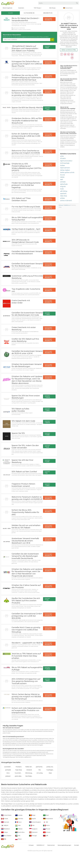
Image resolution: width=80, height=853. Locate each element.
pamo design (18, 776)
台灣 (46, 835)
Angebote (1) (47, 13)
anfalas (62, 198)
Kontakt (76, 845)
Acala (62, 189)
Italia (32, 825)
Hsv (40, 770)
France (19, 822)
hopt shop (18, 770)
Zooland (29, 770)
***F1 (47, 472)
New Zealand (7, 835)
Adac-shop (63, 196)
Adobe (62, 177)
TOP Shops (37, 8)
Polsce (19, 839)
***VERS (47, 313)
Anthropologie (64, 163)
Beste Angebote (7, 8)
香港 (5, 839)
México (47, 825)
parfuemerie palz (39, 767)
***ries (47, 599)
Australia (20, 815)
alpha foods (64, 184)
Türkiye (6, 832)
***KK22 (47, 679)
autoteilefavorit (8, 767)
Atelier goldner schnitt (67, 172)
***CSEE (47, 434)
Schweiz (47, 832)
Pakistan (20, 829)
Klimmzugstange (29, 773)
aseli (61, 179)
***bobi (47, 446)
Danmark (6, 822)
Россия (47, 829)
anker (62, 156)
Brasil (47, 815)
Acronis (62, 175)
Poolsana (18, 767)
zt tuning (40, 773)
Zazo (50, 773)
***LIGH (47, 461)
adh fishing (63, 191)
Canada (6, 818)
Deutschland (49, 818)
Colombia (20, 818)
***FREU (47, 409)
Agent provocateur (66, 161)
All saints (63, 158)
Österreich (34, 832)
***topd (47, 108)
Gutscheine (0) (29, 13)
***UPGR (47, 668)
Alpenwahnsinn (65, 168)
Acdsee (62, 165)
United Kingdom (36, 822)
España (33, 818)
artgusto (63, 186)
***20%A (47, 396)
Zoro (8, 773)
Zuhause (61, 205)
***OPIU (47, 484)
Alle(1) (10, 13)
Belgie (33, 815)
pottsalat (8, 770)
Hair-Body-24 (29, 776)
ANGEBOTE (48, 19)
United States (7, 815)
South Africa (21, 832)
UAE (19, 835)
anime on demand (66, 200)
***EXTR (47, 421)
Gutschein (21, 8)
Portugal (34, 835)
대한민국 (6, 825)
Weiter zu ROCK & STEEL (68, 50)
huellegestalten (50, 770)
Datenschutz (51, 845)
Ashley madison (65, 170)
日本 (46, 822)
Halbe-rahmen (29, 767)
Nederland (7, 829)
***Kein (47, 47)
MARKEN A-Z (67, 205)
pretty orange (50, 767)
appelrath (63, 193)
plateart (8, 776)
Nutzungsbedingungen (64, 845)
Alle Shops (52, 8)
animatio (63, 182)
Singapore (34, 829)
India (19, 825)
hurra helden (18, 773)
